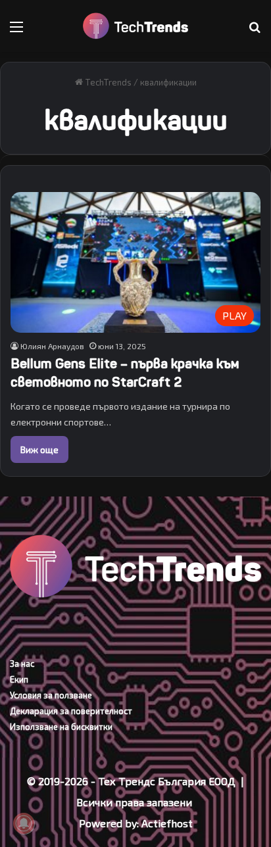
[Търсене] (254, 31)
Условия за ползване (51, 695)
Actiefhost (167, 823)
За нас (22, 663)
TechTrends (107, 82)
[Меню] (16, 31)
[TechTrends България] (135, 26)
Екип (19, 679)
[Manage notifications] (23, 823)
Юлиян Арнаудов (52, 346)
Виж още (39, 449)
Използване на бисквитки (61, 726)
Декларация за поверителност (71, 711)
